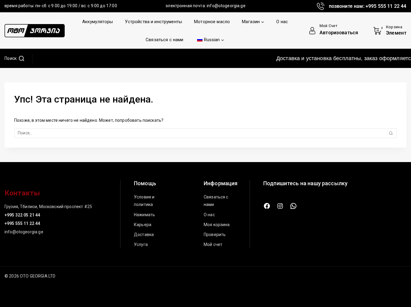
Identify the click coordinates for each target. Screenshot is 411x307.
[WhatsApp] (293, 206)
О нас (282, 21)
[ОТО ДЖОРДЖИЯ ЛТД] (35, 30)
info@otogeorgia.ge (226, 5)
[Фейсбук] (266, 206)
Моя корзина (217, 224)
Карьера (142, 224)
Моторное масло (212, 21)
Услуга (141, 244)
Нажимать (144, 214)
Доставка (144, 234)
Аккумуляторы (97, 21)
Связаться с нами (164, 39)
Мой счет (213, 244)
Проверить (215, 234)
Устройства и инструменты (153, 21)
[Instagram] (280, 206)
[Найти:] (205, 132)
